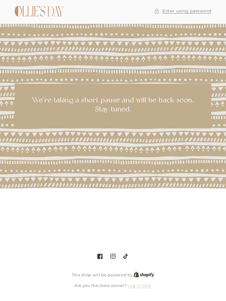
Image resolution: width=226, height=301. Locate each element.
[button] (182, 11)
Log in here (139, 285)
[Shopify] (144, 274)
